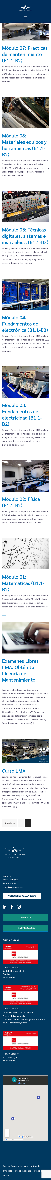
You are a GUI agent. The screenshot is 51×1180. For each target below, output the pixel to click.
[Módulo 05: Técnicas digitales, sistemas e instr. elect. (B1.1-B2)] (25, 206)
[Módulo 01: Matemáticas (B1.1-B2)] (25, 553)
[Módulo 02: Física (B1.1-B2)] (25, 476)
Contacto (7, 876)
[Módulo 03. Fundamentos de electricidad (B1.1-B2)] (25, 382)
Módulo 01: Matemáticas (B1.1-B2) (23, 583)
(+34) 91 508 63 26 (11, 1054)
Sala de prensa (9, 883)
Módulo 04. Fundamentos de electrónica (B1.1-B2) (25, 323)
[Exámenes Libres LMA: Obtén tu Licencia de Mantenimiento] (25, 637)
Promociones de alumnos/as (21, 896)
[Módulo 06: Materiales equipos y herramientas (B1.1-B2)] (25, 112)
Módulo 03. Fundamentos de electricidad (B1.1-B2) (22, 414)
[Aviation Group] (25, 9)
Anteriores (10, 823)
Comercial (26, 917)
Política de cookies (22, 1170)
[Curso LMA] (25, 751)
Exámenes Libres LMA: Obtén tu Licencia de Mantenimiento (20, 670)
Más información (26, 928)
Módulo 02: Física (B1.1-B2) (21, 502)
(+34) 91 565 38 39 (11, 967)
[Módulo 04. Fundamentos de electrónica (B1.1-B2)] (25, 294)
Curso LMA (14, 770)
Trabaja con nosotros (13, 887)
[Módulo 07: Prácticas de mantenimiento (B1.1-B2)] (25, 24)
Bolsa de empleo (10, 879)
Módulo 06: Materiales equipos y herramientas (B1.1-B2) (24, 144)
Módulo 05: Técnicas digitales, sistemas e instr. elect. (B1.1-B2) (25, 235)
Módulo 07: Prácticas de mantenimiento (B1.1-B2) (24, 54)
